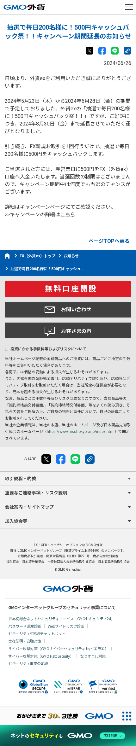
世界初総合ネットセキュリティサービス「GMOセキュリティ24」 (61, 618)
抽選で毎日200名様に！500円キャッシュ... (47, 269)
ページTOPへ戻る (109, 241)
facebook (102, 51)
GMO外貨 (68, 588)
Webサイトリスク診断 (66, 626)
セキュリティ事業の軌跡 (28, 663)
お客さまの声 (76, 331)
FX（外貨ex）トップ (37, 256)
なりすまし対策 (93, 656)
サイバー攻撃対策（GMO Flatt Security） (40, 656)
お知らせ (71, 256)
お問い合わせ (76, 309)
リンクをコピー (127, 51)
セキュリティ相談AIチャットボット (36, 633)
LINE (115, 51)
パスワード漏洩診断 (24, 626)
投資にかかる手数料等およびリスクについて (48, 349)
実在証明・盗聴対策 (24, 641)
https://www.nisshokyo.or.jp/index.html (80, 431)
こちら (67, 215)
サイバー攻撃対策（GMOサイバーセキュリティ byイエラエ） (58, 648)
